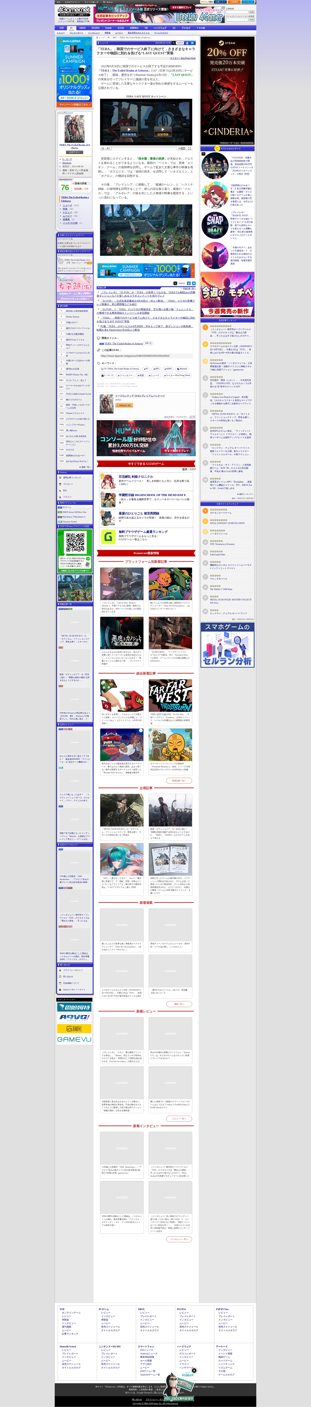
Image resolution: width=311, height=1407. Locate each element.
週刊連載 (66, 1326)
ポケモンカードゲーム (221, 513)
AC (174, 27)
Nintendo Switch (70, 522)
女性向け (134, 27)
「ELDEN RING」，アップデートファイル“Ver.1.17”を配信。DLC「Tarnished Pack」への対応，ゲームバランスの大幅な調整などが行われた (170, 656)
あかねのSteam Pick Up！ (77, 461)
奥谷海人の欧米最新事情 (77, 311)
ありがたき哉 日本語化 (76, 436)
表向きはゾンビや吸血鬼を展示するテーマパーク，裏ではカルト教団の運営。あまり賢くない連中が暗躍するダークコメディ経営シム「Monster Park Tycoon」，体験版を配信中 (121, 768)
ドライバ (67, 497)
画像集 (66, 219)
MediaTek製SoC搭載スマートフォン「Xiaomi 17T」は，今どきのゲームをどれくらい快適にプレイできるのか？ (170, 1055)
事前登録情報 (147, 1357)
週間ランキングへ (246, 494)
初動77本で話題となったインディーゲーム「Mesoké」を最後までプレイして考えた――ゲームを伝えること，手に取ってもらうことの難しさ (75, 836)
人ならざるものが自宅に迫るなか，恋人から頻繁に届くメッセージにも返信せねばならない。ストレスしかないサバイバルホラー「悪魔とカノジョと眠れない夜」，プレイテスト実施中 (121, 658)
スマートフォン (146, 1346)
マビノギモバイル (218, 579)
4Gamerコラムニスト (75, 413)
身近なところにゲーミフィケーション (78, 443)
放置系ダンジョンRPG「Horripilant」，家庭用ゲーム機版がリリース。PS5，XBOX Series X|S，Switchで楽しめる (231, 485)
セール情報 (146, 1360)
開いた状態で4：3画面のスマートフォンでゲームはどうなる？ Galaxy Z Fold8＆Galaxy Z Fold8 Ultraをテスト (170, 1104)
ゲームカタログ (161, 33)
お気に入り (220, 2)
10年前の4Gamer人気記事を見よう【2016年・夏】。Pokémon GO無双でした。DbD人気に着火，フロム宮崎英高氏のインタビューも (75, 716)
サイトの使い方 (91, 2)
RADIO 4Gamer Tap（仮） (77, 374)
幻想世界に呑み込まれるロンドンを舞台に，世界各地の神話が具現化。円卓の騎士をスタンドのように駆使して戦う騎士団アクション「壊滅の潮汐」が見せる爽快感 (121, 1106)
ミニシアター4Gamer (75, 425)
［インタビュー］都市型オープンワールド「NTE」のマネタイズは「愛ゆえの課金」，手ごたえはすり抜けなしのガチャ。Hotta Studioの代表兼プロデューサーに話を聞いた (75, 918)
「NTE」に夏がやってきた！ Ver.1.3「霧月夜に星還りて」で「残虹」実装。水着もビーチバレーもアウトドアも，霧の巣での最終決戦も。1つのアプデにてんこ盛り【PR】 (121, 882)
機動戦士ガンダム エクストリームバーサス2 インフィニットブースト (231, 567)
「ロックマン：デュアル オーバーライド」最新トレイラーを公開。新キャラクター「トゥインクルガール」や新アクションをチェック (231, 451)
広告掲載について (71, 983)
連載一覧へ (86, 467)
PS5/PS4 (95, 27)
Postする (180, 43)
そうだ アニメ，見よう (76, 380)
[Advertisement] (146, 1276)
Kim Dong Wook (178, 375)
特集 (65, 208)
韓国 (141, 375)
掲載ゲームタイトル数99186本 (74, 18)
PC (71, 28)
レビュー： (81, 263)
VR (146, 27)
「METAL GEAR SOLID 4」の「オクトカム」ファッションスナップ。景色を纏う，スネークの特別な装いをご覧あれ (74, 639)
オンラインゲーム (71, 1312)
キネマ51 (70, 450)
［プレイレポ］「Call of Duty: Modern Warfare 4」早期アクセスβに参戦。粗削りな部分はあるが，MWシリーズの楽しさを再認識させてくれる (121, 607)
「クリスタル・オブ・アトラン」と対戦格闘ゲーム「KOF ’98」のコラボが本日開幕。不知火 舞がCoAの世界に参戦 (230, 468)
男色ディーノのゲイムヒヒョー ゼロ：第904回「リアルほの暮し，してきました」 (170, 945)
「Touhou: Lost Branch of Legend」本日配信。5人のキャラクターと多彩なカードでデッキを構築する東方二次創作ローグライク (231, 400)
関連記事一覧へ (189, 288)
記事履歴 (234, 2)
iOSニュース (146, 1350)
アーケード (222, 1346)
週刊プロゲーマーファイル (78, 328)
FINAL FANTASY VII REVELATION (227, 523)
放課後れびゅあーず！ (76, 455)
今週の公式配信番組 (75, 334)
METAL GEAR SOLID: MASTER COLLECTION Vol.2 (230, 601)
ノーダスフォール (218, 533)
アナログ (186, 27)
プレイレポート (76, 33)
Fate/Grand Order (217, 554)
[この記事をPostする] (173, 43)
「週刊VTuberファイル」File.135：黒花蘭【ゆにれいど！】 (168, 991)
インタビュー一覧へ (179, 1239)
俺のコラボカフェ (74, 400)
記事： (71, 263)
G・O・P (67, 159)
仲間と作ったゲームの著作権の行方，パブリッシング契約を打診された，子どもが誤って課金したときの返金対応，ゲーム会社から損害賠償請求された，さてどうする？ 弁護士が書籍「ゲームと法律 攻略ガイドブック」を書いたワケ (170, 885)
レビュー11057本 (66, 21)
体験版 (108, 33)
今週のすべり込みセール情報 (78, 362)
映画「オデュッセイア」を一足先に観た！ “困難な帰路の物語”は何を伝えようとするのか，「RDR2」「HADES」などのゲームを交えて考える (75, 677)
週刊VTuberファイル (75, 340)
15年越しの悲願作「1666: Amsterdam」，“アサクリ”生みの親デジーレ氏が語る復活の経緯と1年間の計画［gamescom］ (74, 879)
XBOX (82, 27)
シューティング (226, 1364)
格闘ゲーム (224, 1357)
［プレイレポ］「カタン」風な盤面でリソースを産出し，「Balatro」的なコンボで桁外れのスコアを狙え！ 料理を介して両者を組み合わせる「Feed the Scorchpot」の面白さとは (122, 1056)
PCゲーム (67, 507)
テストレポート (187, 1353)
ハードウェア (160, 27)
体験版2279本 (83, 21)
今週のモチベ (72, 322)
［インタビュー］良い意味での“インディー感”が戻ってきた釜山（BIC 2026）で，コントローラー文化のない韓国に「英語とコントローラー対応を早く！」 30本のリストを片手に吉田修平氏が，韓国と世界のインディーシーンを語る (170, 1223)
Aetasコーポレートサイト (74, 989)
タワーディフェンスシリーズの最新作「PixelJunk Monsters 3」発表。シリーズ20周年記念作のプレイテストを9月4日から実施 (170, 766)
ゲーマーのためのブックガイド (78, 387)
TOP (61, 27)
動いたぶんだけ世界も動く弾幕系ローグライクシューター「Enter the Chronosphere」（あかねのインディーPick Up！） (170, 606)
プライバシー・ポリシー (156, 1399)
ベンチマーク (186, 1367)
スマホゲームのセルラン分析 (78, 354)
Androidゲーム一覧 (150, 1374)
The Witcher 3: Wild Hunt (221, 589)
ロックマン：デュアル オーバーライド (228, 613)
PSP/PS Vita (222, 1309)
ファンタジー (126, 375)
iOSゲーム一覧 (148, 1371)
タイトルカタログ (110, 1330)
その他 (221, 1371)
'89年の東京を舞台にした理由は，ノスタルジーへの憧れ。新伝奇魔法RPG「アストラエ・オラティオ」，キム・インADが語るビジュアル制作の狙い (75, 956)
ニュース (67, 205)
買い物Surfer (71, 430)
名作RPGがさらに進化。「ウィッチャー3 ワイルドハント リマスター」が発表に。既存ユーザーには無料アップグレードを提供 (231, 434)
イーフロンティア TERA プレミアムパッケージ (140, 395)
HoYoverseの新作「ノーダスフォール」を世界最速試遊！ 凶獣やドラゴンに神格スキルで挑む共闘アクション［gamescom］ (231, 366)
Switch (108, 27)
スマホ (121, 27)
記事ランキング (70, 1333)
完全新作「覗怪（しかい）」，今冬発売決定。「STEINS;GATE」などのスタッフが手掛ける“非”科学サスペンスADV (231, 383)
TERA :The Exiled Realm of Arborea (74, 146)
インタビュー (94, 33)
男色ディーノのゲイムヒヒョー (78, 346)
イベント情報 (225, 1353)
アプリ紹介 (146, 1364)
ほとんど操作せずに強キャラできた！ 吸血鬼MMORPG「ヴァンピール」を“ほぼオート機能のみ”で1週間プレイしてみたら (75, 759)
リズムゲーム (225, 1367)
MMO (169, 369)
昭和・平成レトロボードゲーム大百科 (78, 406)
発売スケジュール (110, 1326)
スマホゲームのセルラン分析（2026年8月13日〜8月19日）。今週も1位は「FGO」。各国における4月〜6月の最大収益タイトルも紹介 (122, 993)
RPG (157, 369)
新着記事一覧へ (179, 781)
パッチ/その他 (70, 223)
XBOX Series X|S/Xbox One (74, 512)
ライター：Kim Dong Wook (183, 58)
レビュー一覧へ (179, 1119)
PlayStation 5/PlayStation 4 (74, 517)
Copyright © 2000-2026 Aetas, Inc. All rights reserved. (155, 1403)
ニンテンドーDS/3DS (110, 1346)
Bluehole (66, 163)
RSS (58, 2)
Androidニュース (149, 1353)
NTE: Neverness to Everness (222, 544)
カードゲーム (225, 1360)
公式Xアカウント (72, 2)
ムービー (119, 33)
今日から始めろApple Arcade (78, 394)
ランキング (248, 2)
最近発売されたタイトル (139, 33)
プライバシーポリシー (73, 970)
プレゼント (68, 484)
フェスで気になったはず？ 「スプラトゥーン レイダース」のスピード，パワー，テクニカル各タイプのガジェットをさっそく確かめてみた (75, 797)
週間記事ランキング (72, 477)
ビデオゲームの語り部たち (78, 419)
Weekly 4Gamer (72, 317)
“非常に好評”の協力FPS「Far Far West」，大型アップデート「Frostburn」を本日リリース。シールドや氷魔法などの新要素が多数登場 (170, 718)
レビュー (61, 33)
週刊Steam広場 (72, 369)
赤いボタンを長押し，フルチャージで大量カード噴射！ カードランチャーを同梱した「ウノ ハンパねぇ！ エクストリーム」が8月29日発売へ (122, 718)
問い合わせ (108, 2)
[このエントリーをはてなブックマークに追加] (192, 44)
